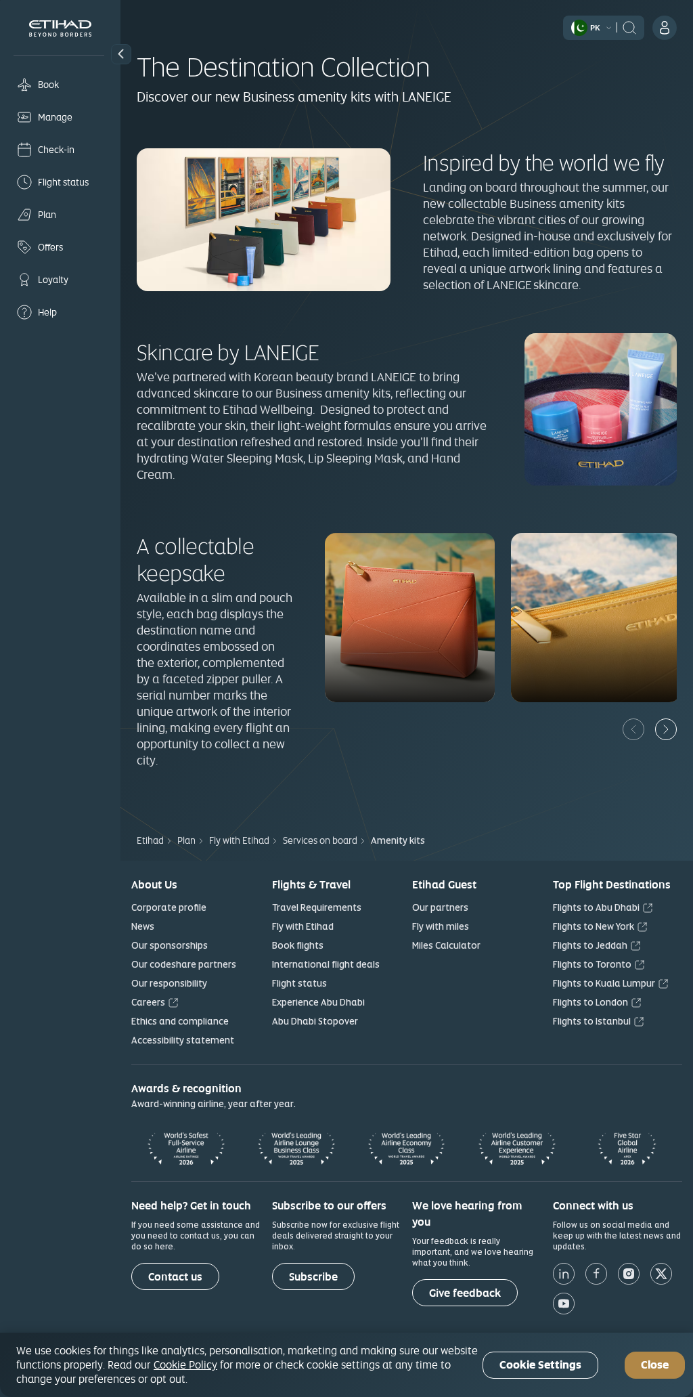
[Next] (666, 729)
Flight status (299, 983)
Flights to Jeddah (590, 945)
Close (655, 1365)
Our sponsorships (169, 945)
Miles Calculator (446, 945)
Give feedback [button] (465, 1293)
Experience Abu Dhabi (318, 1002)
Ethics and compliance (180, 1021)
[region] (346, 1365)
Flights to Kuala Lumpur (604, 983)
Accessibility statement (182, 1040)
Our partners (440, 907)
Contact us (175, 1277)
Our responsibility (169, 983)
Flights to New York (593, 926)
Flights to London (590, 1002)
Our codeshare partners (183, 964)
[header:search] (629, 26)
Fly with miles (440, 926)
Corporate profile (168, 907)
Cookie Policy (185, 1364)
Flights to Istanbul (592, 1021)
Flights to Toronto (592, 964)
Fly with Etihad (303, 926)
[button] (121, 54)
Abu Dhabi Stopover (315, 1021)
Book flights (297, 945)
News (142, 926)
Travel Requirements (316, 907)
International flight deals (326, 964)
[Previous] (633, 729)
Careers (148, 1002)
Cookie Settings (540, 1365)
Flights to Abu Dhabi (596, 907)
